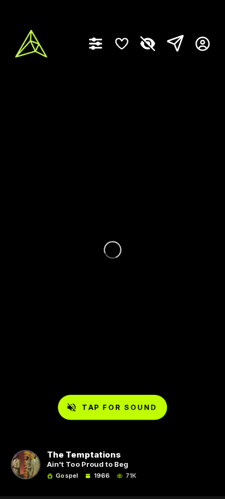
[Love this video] (122, 44)
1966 (102, 476)
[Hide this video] (148, 44)
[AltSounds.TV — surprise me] (31, 43)
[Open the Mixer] (95, 44)
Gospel (67, 476)
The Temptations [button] (84, 455)
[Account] (198, 43)
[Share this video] (173, 44)
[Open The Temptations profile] (25, 464)
